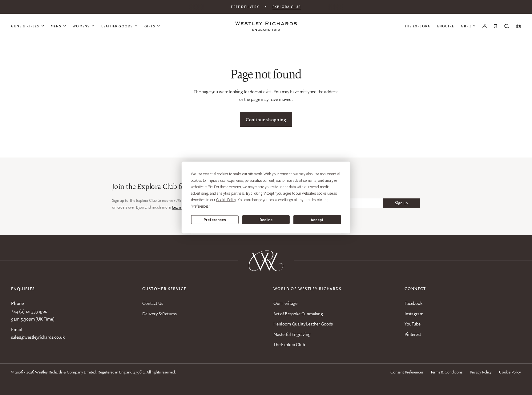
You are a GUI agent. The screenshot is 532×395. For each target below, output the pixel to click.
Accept (317, 219)
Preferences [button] (200, 206)
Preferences (215, 219)
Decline (266, 219)
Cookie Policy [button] (226, 200)
